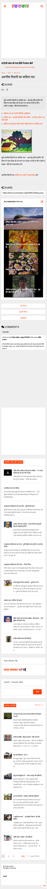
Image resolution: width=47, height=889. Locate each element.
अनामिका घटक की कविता (11, 488)
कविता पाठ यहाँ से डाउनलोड (25, 175)
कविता (9, 73)
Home (3, 73)
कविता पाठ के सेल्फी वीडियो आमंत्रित (17, 113)
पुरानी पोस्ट (23, 312)
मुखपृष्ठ (5, 876)
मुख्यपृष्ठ (23, 318)
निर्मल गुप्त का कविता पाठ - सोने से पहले (20, 269)
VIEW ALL (38, 705)
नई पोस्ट (23, 306)
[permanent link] (7, 90)
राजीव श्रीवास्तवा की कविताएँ (22, 638)
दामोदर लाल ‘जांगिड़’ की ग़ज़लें (13, 600)
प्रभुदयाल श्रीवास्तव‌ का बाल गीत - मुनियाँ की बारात (19, 506)
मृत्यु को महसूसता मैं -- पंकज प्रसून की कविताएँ (27, 775)
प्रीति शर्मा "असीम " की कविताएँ (22, 837)
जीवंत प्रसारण (17, 73)
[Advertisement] (23, 34)
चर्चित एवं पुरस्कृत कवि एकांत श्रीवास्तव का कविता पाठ (23, 124)
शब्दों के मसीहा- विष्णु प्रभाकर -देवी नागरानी (26, 737)
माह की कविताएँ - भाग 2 (20, 755)
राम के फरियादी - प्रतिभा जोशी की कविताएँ (26, 796)
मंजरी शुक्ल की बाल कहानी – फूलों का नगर (26, 582)
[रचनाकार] (20, 7)
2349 (23, 856)
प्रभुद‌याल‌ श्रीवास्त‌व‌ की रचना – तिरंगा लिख (17, 564)
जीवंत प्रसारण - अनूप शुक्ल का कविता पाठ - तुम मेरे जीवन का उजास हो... (23, 290)
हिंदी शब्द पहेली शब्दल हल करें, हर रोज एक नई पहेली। (20, 67)
